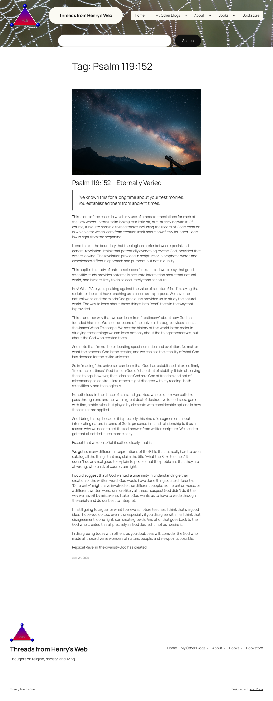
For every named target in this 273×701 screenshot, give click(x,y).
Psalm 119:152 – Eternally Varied (117, 182)
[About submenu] (210, 15)
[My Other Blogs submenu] (186, 15)
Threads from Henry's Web (85, 15)
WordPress (256, 689)
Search (188, 40)
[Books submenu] (234, 15)
